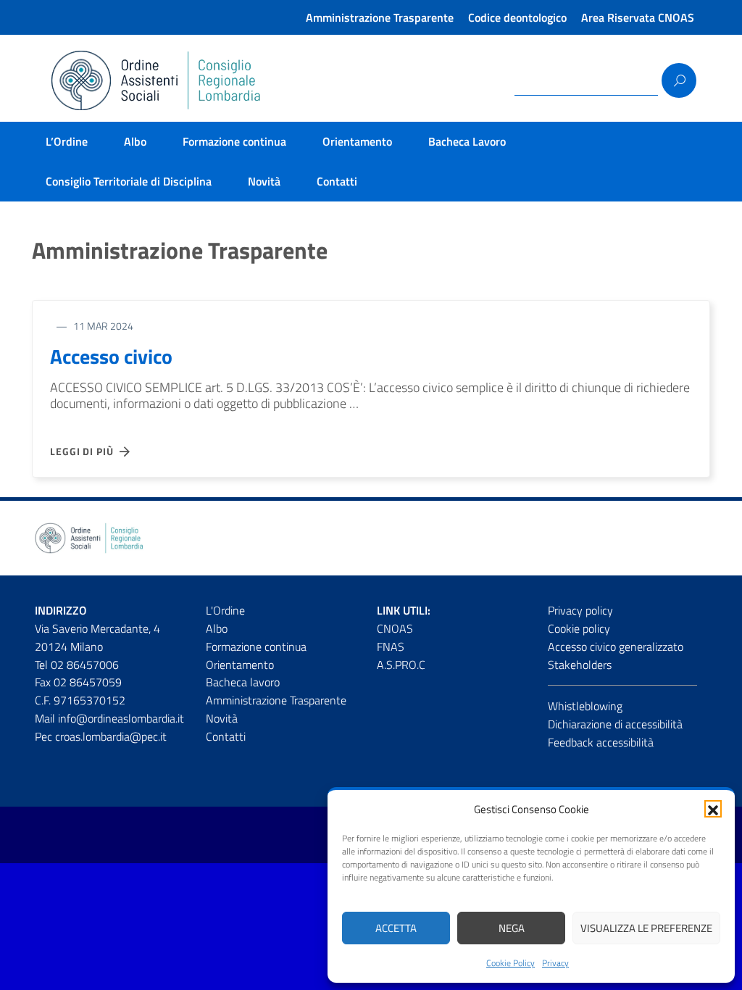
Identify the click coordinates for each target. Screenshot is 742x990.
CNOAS (395, 628)
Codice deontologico (517, 17)
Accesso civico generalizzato (615, 646)
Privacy (555, 963)
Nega (512, 928)
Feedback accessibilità (601, 742)
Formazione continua (234, 141)
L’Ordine (67, 141)
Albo (135, 141)
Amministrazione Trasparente (380, 17)
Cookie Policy (510, 963)
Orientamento (357, 141)
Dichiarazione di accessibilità (615, 724)
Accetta (396, 928)
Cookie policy (579, 628)
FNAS (390, 646)
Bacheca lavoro (243, 682)
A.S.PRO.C (401, 664)
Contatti (337, 181)
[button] (713, 809)
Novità (264, 181)
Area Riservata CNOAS (637, 17)
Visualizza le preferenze (646, 928)
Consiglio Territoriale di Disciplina (129, 181)
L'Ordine (225, 610)
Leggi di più (85, 451)
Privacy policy (580, 610)
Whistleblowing (585, 706)
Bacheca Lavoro (467, 141)
